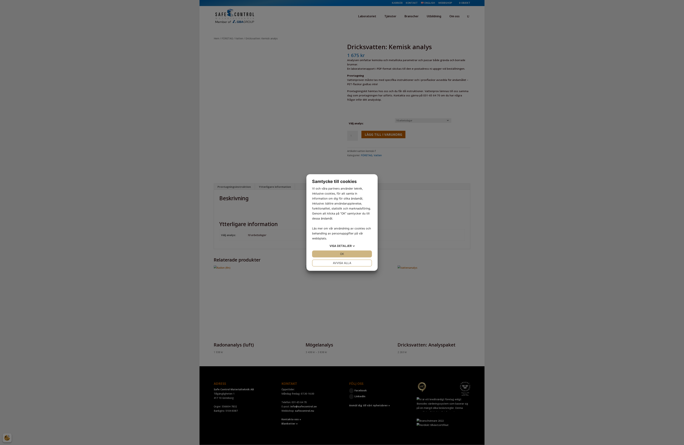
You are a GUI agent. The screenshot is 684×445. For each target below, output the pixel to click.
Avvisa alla (342, 263)
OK (342, 254)
